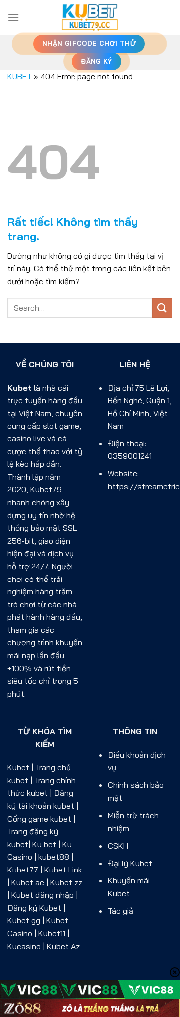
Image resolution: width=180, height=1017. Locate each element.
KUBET (20, 76)
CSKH (118, 846)
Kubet (20, 388)
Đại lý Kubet (130, 863)
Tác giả (121, 911)
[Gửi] (162, 308)
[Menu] (14, 17)
